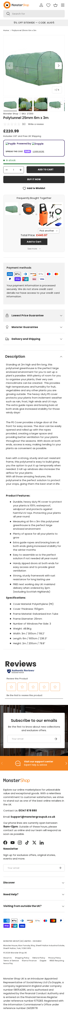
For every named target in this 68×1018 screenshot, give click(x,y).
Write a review (36, 124)
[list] (34, 65)
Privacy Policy (54, 957)
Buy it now (34, 179)
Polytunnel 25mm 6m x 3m (24, 30)
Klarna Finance (29, 960)
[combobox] (34, 13)
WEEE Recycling (57, 960)
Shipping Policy (22, 957)
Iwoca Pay (8, 963)
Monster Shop (10, 113)
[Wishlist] (48, 5)
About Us (7, 957)
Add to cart (45, 169)
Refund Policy (39, 957)
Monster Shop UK (19, 952)
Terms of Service (11, 960)
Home (6, 30)
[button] (55, 5)
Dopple (43, 960)
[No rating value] (12, 124)
